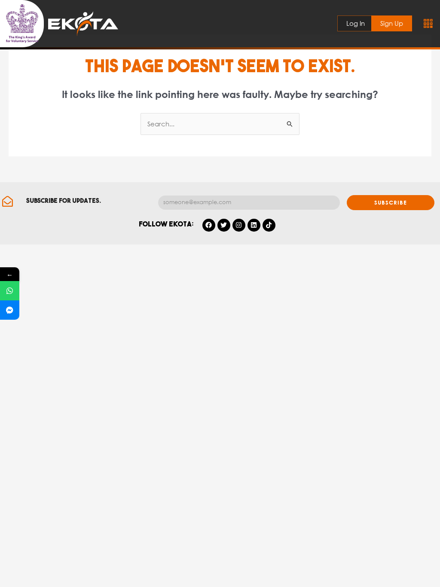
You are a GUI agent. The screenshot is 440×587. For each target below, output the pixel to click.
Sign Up (391, 23)
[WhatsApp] (9, 290)
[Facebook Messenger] (9, 310)
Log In (355, 23)
